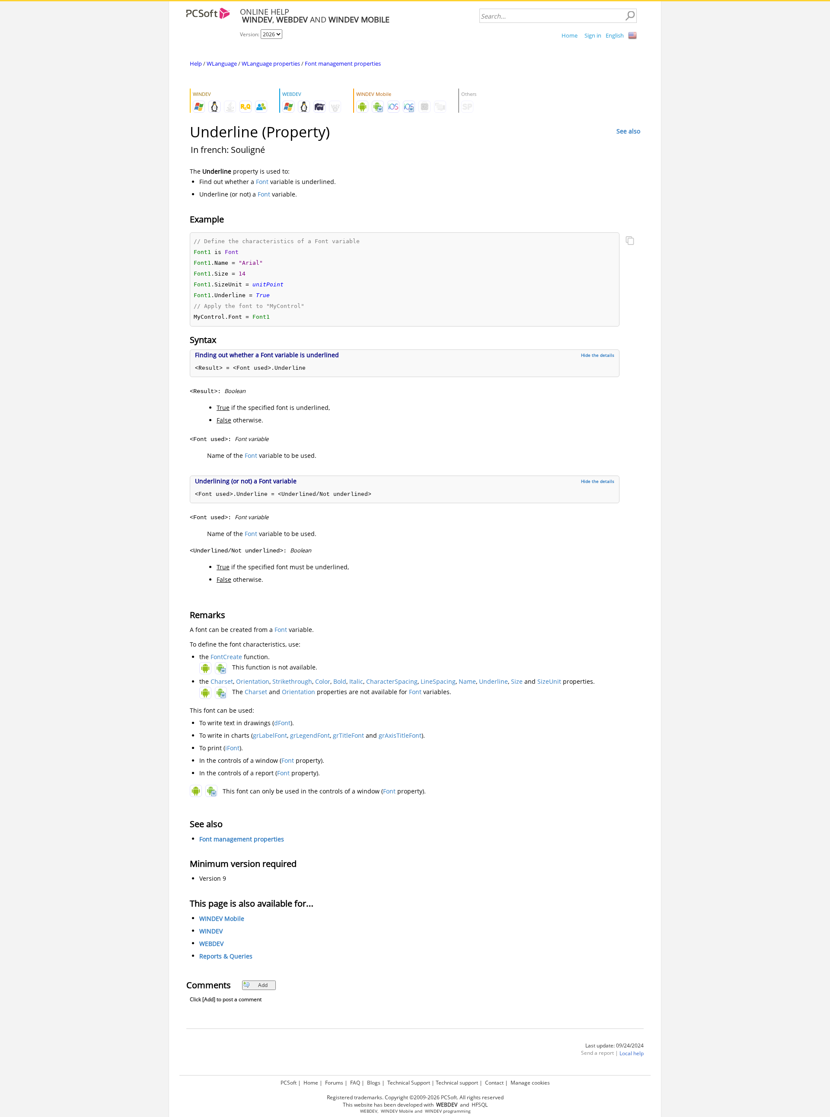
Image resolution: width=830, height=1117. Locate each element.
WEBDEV (211, 943)
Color (322, 681)
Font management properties (343, 63)
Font (262, 182)
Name (467, 681)
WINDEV (211, 931)
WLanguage (222, 63)
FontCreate (226, 657)
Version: (250, 34)
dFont (282, 723)
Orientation (252, 681)
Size (517, 681)
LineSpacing (438, 681)
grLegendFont (310, 735)
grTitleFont (348, 735)
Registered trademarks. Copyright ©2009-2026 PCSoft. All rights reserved (415, 1097)
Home (570, 35)
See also (628, 131)
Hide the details (597, 355)
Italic (356, 681)
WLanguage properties (271, 63)
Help (196, 63)
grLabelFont (270, 735)
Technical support (457, 1082)
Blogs (373, 1082)
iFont (232, 748)
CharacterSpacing (392, 681)
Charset (222, 681)
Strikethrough (292, 681)
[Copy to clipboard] (630, 241)
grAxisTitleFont (400, 735)
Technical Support (408, 1082)
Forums (334, 1082)
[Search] (629, 16)
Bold (339, 681)
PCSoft (289, 1082)
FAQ (355, 1082)
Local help (631, 1053)
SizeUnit (549, 681)
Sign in (592, 35)
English (615, 35)
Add (263, 985)
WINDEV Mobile (221, 918)
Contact (494, 1082)
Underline (493, 681)
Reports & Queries (225, 956)
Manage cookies (530, 1082)
